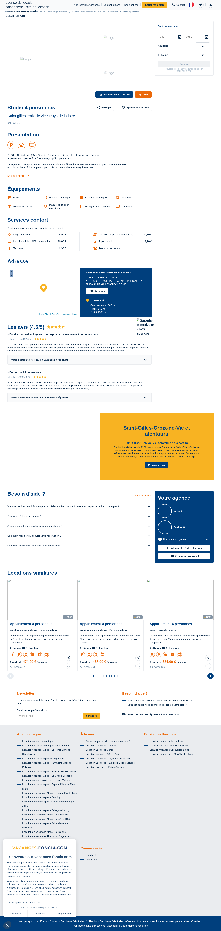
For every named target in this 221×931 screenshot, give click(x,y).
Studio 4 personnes (131, 12)
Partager (106, 107)
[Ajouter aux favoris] (68, 666)
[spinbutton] (202, 46)
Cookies (195, 921)
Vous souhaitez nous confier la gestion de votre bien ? (157, 704)
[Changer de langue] (191, 4)
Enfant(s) (163, 55)
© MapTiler (44, 314)
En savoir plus (15, 175)
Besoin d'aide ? (135, 693)
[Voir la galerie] (50, 59)
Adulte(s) (163, 45)
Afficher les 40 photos (117, 94)
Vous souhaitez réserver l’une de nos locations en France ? (160, 700)
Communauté (91, 848)
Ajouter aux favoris (137, 107)
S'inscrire (91, 715)
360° (146, 94)
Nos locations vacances (87, 4)
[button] (201, 5)
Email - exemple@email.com (32, 710)
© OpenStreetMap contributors (64, 314)
